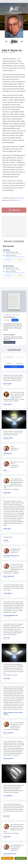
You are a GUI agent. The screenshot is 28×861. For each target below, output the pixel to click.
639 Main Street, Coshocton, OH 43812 (15, 256)
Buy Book (15, 320)
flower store (18, 200)
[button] (14, 419)
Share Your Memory (9, 342)
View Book (7, 320)
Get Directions (8, 259)
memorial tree (19, 198)
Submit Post (14, 366)
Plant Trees (19, 259)
